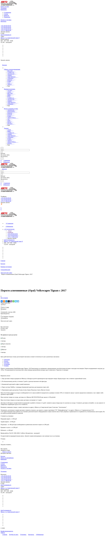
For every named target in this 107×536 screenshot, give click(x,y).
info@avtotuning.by (6, 35)
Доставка (6, 362)
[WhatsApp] (13, 301)
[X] (9, 301)
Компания (3, 459)
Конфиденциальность (7, 531)
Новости (6, 15)
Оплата (6, 361)
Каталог (3, 456)
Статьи (6, 14)
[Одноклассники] (4, 301)
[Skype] (16, 301)
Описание (7, 359)
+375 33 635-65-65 (6, 28)
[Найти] (2, 158)
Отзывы (6, 365)
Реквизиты (7, 17)
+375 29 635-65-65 (6, 25)
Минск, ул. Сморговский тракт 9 (10, 38)
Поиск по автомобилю (7, 458)
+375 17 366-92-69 (6, 30)
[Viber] (11, 301)
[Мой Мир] (6, 301)
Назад (10, 231)
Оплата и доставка (6, 468)
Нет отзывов (4, 298)
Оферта (3, 532)
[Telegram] (18, 301)
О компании (7, 12)
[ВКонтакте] (2, 301)
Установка (7, 364)
